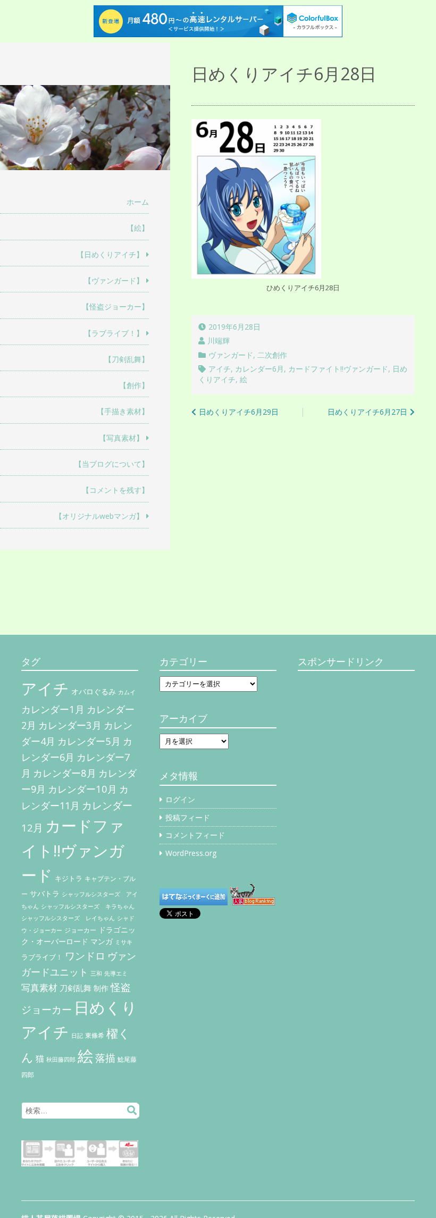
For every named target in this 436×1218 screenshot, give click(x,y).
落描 (105, 1058)
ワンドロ (85, 956)
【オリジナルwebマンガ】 (99, 516)
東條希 (94, 1035)
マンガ (101, 941)
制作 (101, 988)
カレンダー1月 (53, 709)
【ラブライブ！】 (114, 333)
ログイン (180, 799)
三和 (96, 973)
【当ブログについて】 (111, 464)
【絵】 (138, 228)
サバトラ (45, 893)
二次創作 (272, 355)
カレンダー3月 (70, 725)
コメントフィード (195, 835)
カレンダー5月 (89, 740)
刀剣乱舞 (75, 987)
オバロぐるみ (93, 691)
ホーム (138, 202)
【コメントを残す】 (115, 490)
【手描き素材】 (123, 411)
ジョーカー (80, 930)
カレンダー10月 (82, 788)
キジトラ (68, 878)
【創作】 (134, 385)
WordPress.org (190, 853)
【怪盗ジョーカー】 (115, 306)
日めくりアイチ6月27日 (367, 412)
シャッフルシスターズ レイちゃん (68, 918)
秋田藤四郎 (61, 1059)
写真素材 (39, 987)
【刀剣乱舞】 (126, 359)
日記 (77, 1035)
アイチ (219, 369)
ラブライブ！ (42, 957)
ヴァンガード (230, 355)
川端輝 (218, 340)
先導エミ (116, 973)
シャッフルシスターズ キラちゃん (88, 906)
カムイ (127, 692)
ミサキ (123, 942)
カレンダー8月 (64, 772)
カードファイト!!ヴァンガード (338, 369)
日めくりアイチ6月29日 (239, 412)
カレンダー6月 (259, 369)
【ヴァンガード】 (114, 280)
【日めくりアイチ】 (110, 254)
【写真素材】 (121, 438)
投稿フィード (187, 817)
